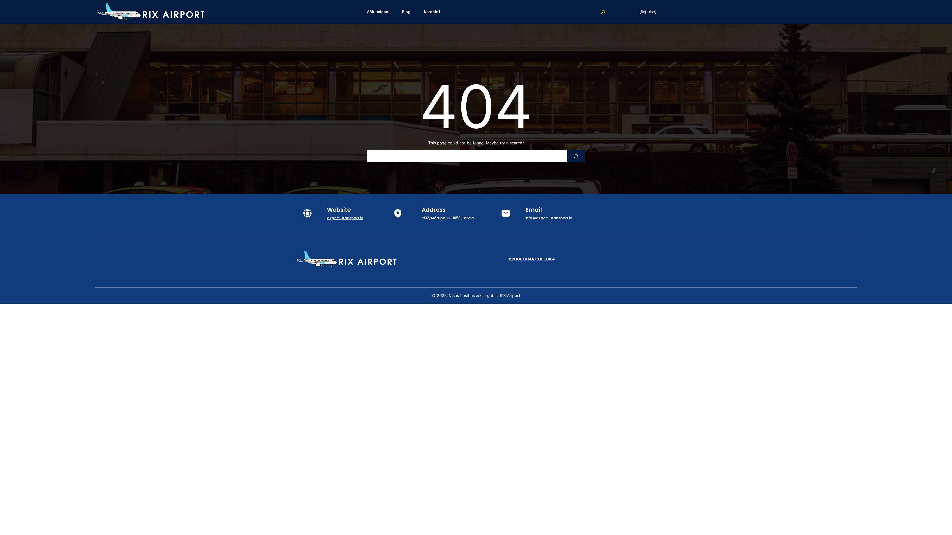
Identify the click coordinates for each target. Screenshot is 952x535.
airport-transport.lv (345, 217)
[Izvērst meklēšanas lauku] (603, 11)
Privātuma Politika (532, 259)
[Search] (576, 156)
